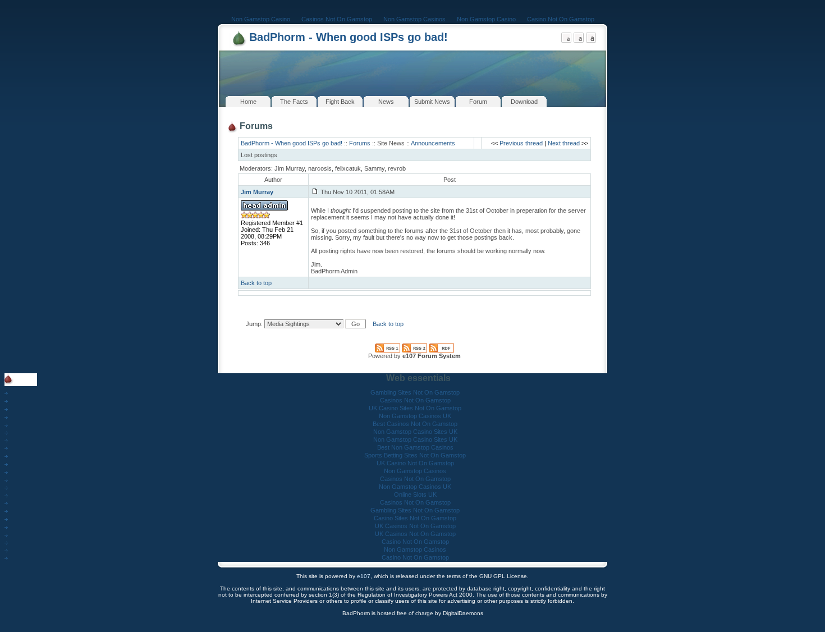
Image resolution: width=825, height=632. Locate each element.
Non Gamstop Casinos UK (415, 416)
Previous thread (521, 143)
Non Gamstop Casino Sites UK (415, 431)
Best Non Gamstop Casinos (415, 447)
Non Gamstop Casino (260, 19)
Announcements (433, 143)
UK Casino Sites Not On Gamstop (415, 408)
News (386, 101)
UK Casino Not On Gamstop (415, 463)
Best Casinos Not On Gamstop (415, 423)
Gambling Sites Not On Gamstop (415, 392)
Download (524, 101)
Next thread (564, 143)
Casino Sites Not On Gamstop (415, 518)
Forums (359, 143)
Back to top (256, 283)
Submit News (432, 101)
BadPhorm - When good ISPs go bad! (348, 37)
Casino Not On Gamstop (560, 19)
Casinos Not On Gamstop (336, 19)
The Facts (294, 101)
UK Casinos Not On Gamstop (415, 526)
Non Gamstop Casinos (414, 19)
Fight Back (340, 101)
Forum (478, 101)
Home (248, 101)
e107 (363, 576)
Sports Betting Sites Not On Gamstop (415, 455)
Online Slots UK (415, 494)
